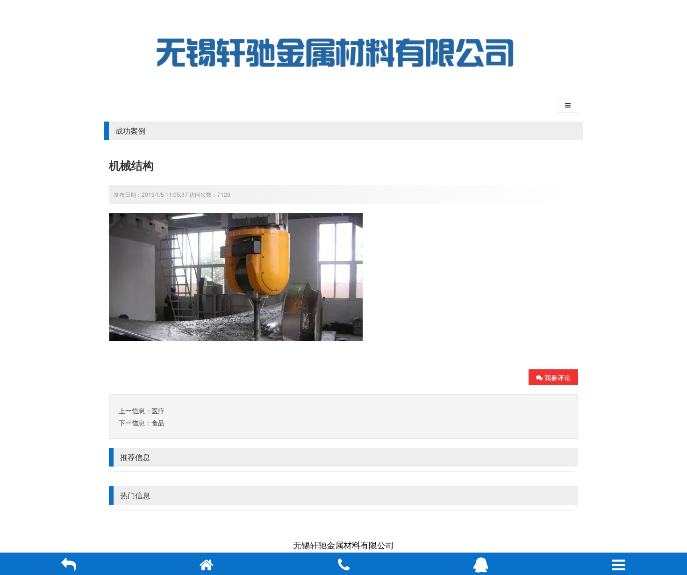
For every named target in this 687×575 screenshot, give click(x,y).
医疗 (158, 410)
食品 (158, 422)
